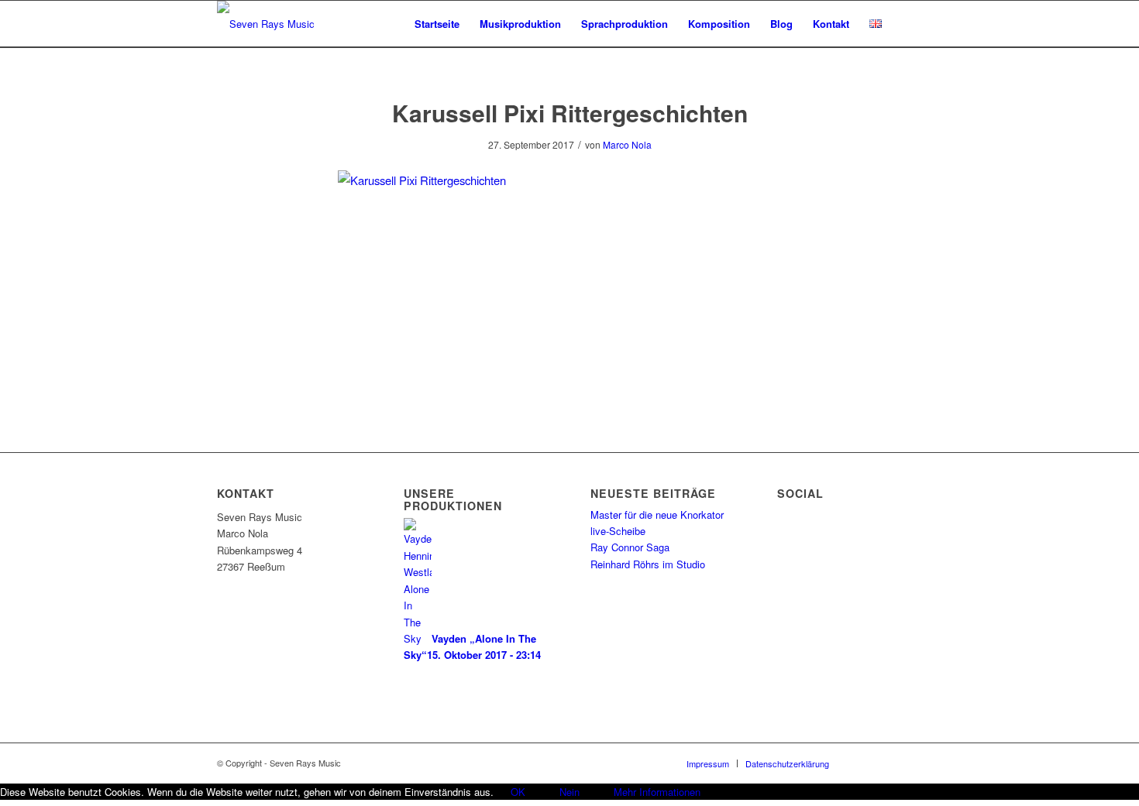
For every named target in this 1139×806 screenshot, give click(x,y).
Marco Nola (627, 144)
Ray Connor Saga (629, 547)
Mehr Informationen (657, 791)
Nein (569, 791)
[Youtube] (910, 762)
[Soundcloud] (887, 762)
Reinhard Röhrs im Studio (647, 564)
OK (518, 791)
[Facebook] (864, 762)
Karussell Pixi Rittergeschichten (570, 112)
